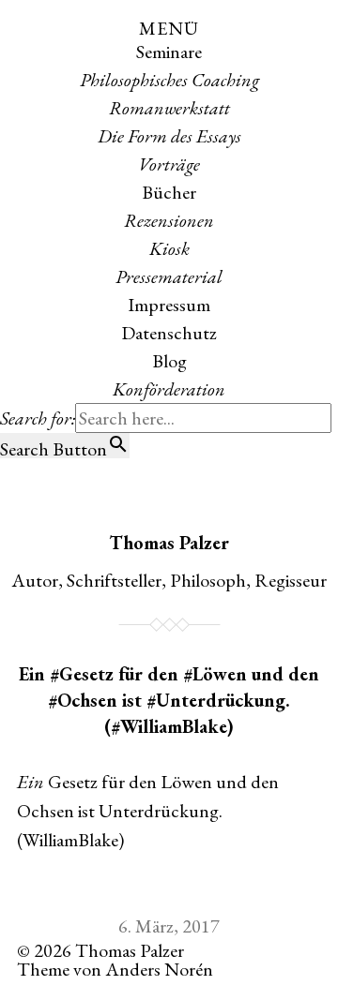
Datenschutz (169, 333)
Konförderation (169, 389)
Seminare (169, 51)
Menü (169, 28)
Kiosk (169, 248)
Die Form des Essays (169, 136)
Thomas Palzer (169, 542)
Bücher (169, 192)
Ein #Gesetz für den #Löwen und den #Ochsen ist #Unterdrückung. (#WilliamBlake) (169, 700)
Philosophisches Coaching (169, 79)
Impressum (169, 304)
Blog (169, 361)
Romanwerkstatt (169, 108)
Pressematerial (169, 276)
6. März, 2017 (169, 926)
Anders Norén (159, 969)
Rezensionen (169, 220)
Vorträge (169, 164)
